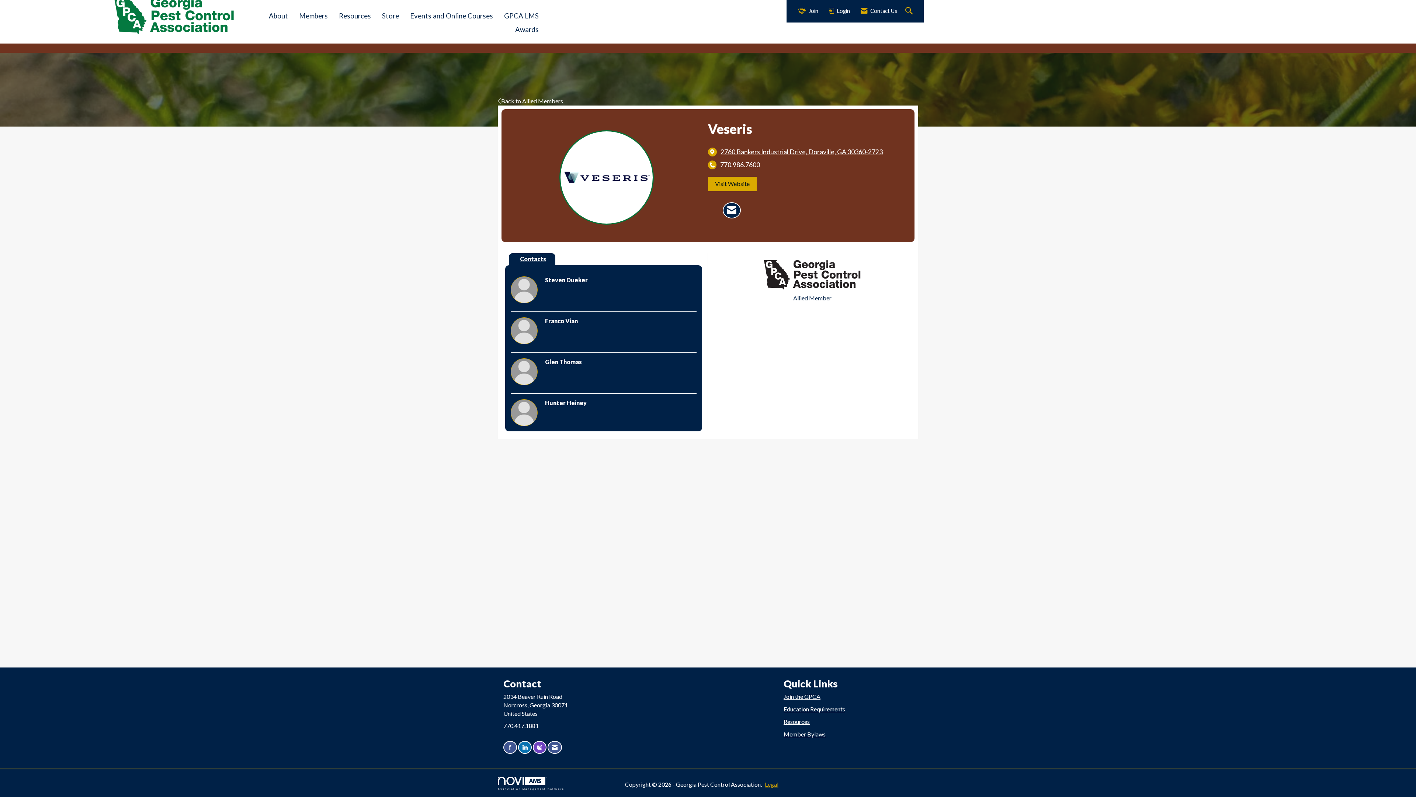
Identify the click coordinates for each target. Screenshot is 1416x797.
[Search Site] (909, 11)
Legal (771, 784)
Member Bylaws (805, 734)
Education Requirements (814, 709)
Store (390, 16)
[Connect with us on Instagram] (539, 747)
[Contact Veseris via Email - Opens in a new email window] (732, 210)
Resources (355, 16)
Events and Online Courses (451, 16)
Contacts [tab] (533, 258)
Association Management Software (531, 788)
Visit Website (732, 183)
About (278, 16)
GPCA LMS (521, 16)
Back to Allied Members (532, 100)
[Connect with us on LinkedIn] (525, 747)
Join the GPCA (802, 696)
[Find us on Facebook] (510, 747)
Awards (527, 29)
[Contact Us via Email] (555, 747)
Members (313, 16)
